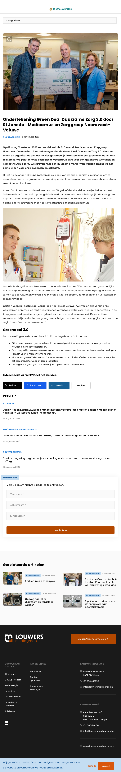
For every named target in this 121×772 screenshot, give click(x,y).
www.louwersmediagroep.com (99, 746)
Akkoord (105, 766)
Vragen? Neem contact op (92, 639)
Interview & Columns (11, 704)
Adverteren (36, 671)
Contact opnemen (35, 679)
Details (92, 765)
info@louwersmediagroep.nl (98, 686)
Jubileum (10, 711)
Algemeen (10, 674)
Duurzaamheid (11, 137)
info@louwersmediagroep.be (98, 731)
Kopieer (81, 385)
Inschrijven (60, 530)
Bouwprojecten (13, 679)
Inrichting (10, 691)
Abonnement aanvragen (37, 688)
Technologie (11, 685)
